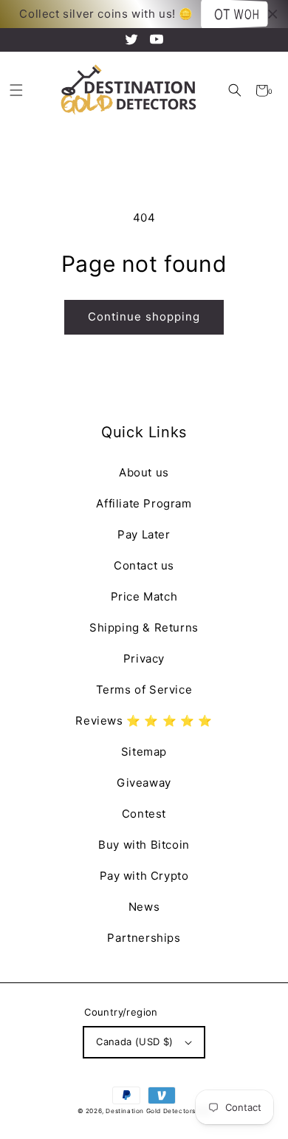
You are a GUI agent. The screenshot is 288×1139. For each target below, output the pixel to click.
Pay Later (143, 534)
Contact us (144, 565)
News (144, 907)
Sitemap (144, 752)
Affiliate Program (143, 503)
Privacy (144, 658)
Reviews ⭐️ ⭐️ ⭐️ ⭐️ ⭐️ (143, 721)
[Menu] (16, 90)
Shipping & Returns (144, 627)
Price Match (144, 596)
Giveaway (144, 783)
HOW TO (237, 14)
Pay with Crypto (144, 876)
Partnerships (143, 938)
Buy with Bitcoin (144, 845)
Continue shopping (144, 316)
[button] (234, 90)
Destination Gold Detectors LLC (158, 1111)
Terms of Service (144, 690)
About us (144, 472)
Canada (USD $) (135, 1041)
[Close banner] (272, 14)
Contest (144, 814)
